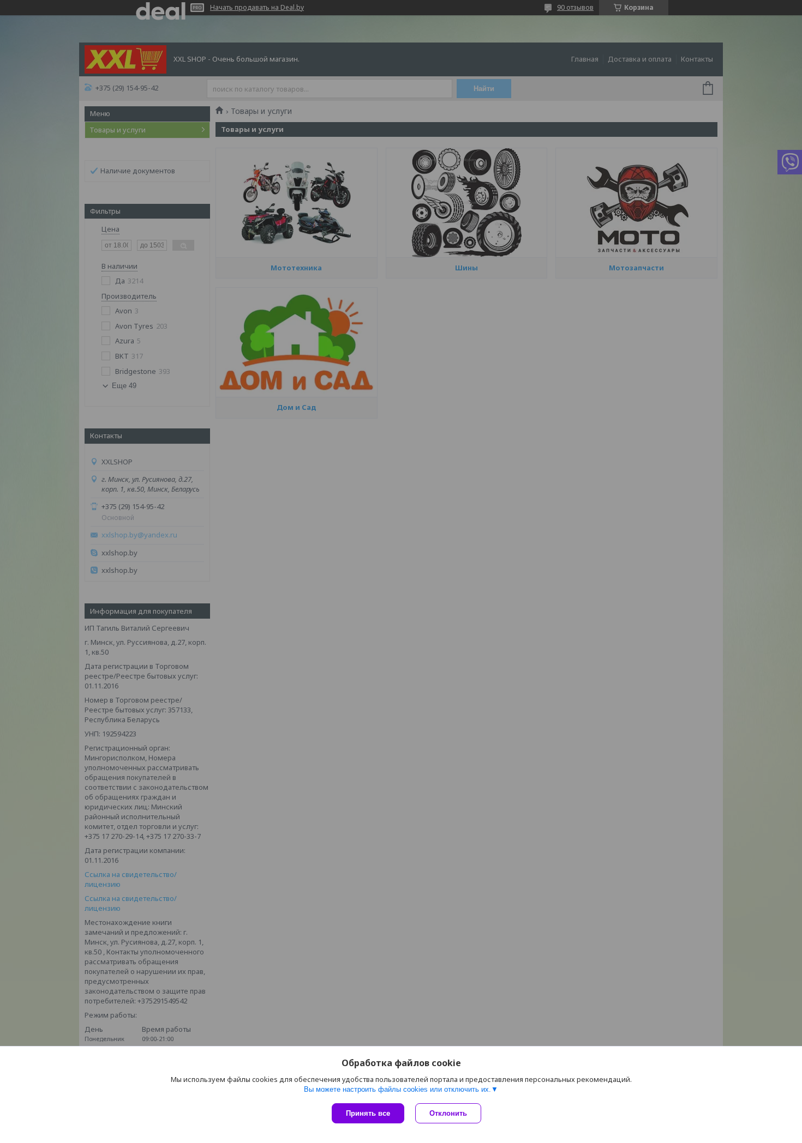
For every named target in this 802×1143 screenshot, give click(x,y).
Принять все (368, 1113)
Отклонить (448, 1113)
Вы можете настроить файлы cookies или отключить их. (397, 1089)
